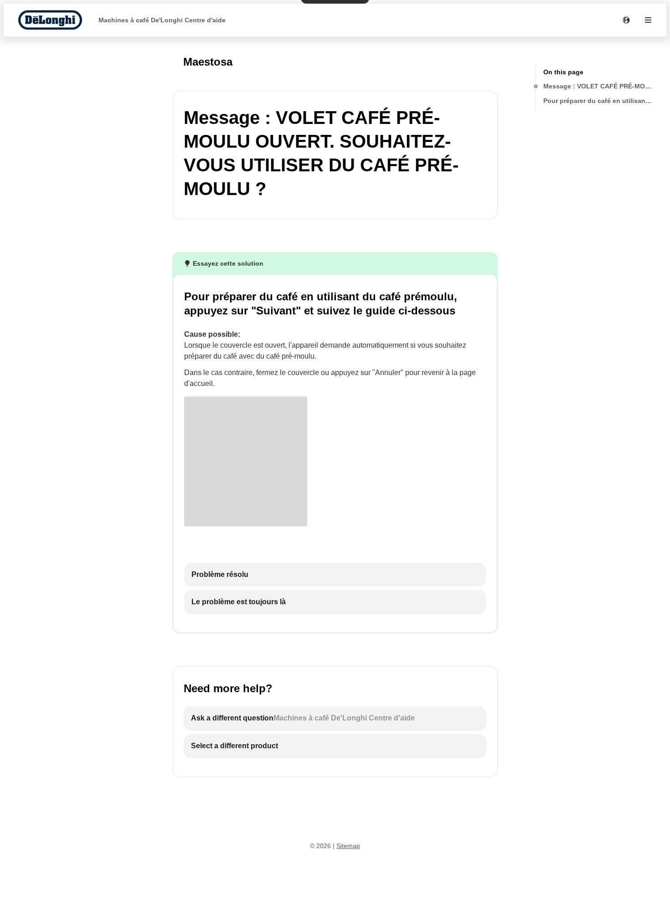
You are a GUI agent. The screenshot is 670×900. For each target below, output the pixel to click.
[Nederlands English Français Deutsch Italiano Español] (626, 20)
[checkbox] (335, 575)
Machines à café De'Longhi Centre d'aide (162, 20)
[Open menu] (648, 20)
